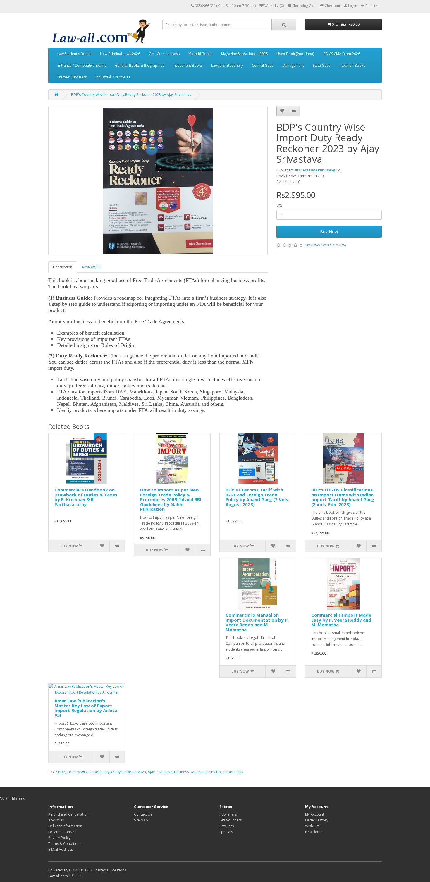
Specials (226, 831)
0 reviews (312, 245)
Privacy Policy (59, 837)
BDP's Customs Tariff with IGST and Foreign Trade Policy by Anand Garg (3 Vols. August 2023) (257, 497)
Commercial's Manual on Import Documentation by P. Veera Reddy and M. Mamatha (257, 622)
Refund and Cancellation (68, 814)
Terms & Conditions (64, 843)
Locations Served (62, 831)
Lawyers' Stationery (227, 65)
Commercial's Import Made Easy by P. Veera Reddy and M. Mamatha (341, 619)
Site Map (141, 820)
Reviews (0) (91, 266)
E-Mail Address (60, 849)
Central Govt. (263, 65)
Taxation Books (352, 65)
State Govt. (322, 65)
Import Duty (233, 771)
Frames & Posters (72, 77)
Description (62, 266)
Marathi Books (200, 53)
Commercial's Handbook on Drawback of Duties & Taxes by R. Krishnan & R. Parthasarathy (85, 497)
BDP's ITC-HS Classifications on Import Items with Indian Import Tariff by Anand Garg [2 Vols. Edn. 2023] (342, 497)
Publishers (228, 814)
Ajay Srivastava (160, 771)
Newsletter (314, 831)
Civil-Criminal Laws (164, 53)
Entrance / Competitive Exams (81, 65)
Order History (316, 820)
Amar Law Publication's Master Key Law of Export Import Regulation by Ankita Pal (85, 708)
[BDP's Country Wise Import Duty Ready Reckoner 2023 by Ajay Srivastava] (158, 180)
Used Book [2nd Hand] (295, 53)
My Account (314, 814)
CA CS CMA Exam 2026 (341, 53)
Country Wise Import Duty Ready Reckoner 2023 (106, 771)
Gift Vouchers (230, 820)
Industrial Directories (112, 77)
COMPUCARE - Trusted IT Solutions (97, 870)
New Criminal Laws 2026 (120, 53)
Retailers (226, 825)
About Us (56, 820)
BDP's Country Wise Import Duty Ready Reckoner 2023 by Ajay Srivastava (131, 94)
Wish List (312, 825)
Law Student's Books (74, 53)
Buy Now (329, 231)
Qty (279, 205)
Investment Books (187, 65)
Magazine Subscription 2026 (244, 53)
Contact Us (143, 814)
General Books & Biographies (139, 65)
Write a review (334, 245)
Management (293, 65)
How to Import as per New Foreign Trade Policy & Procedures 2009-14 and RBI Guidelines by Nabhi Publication (171, 499)
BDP (61, 771)
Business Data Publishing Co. (317, 170)
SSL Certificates (12, 798)
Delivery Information (65, 825)
